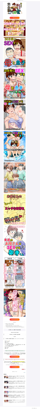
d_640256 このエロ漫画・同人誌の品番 (10, 324)
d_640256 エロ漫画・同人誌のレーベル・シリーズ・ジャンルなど (12, 325)
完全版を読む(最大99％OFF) (14, 319)
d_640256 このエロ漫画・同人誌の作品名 (9, 323)
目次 (13, 322)
